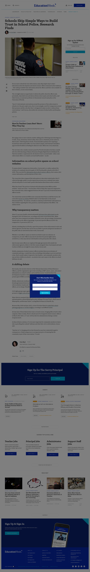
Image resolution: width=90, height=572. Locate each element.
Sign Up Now (45, 292)
